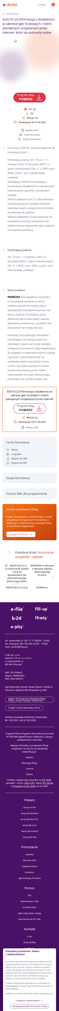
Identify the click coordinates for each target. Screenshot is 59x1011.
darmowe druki (29, 860)
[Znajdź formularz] (53, 4)
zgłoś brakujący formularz (29, 878)
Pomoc (29, 774)
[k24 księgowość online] (17, 618)
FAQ (29, 895)
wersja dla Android (29, 831)
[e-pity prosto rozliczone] (17, 627)
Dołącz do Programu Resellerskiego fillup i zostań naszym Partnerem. (27, 699)
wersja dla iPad (29, 837)
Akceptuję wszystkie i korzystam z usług (29, 1006)
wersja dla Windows (29, 813)
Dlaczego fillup (29, 762)
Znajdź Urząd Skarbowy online (24, 707)
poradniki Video (29, 907)
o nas (29, 936)
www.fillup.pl (29, 751)
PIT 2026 (46, 779)
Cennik (29, 768)
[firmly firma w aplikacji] (42, 618)
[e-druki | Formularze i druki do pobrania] (10, 4)
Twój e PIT (29, 782)
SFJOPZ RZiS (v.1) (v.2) (17, 587)
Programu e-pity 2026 (23, 786)
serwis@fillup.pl (19, 646)
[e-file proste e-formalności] (17, 609)
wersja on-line (29, 807)
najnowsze (29, 872)
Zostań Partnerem (19, 534)
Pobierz (30, 757)
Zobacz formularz (32, 139)
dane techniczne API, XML (29, 919)
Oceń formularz (32, 134)
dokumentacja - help (29, 901)
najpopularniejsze (29, 866)
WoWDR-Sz (42, 587)
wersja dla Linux (29, 825)
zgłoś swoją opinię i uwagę (29, 913)
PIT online (48, 782)
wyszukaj (30, 854)
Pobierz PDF (32, 130)
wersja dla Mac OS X (29, 819)
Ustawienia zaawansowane (27, 1000)
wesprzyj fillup (29, 942)
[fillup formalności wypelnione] (42, 609)
